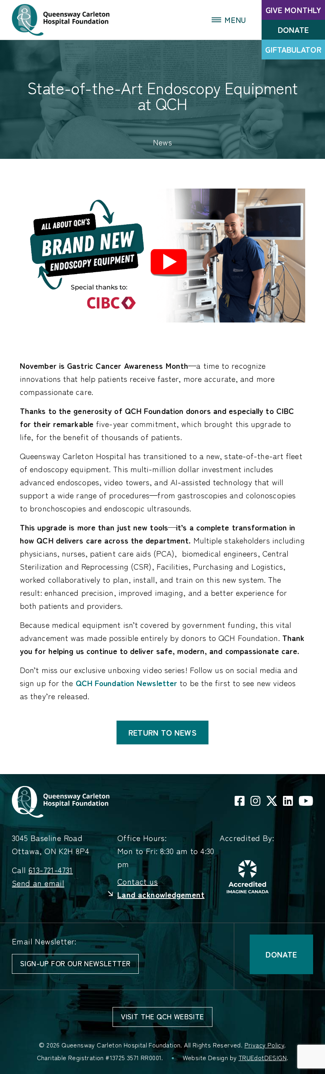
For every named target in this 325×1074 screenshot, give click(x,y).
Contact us (137, 881)
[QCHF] (60, 800)
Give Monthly (293, 10)
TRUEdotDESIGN (263, 1057)
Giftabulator (293, 49)
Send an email (38, 883)
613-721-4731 (51, 870)
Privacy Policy (265, 1045)
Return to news (162, 732)
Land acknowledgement (161, 894)
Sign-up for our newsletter (75, 963)
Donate (293, 29)
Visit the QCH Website (162, 1016)
